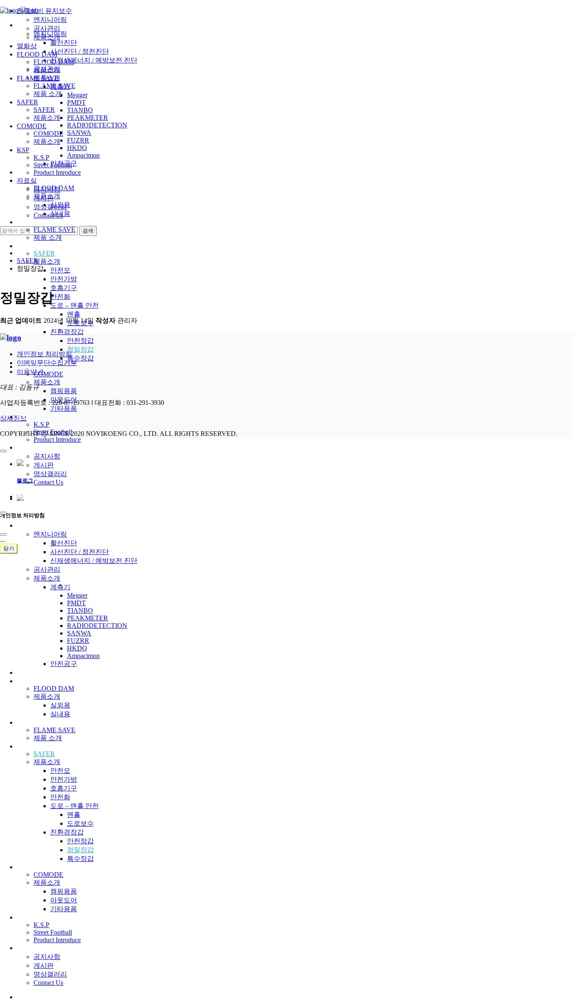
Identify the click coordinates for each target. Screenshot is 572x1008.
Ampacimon (83, 655)
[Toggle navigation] (3, 513)
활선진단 (63, 543)
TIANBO (80, 610)
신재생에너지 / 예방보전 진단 (93, 560)
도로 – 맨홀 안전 (74, 305)
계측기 (60, 587)
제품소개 (46, 261)
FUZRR (78, 640)
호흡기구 (63, 287)
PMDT (76, 602)
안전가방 (63, 278)
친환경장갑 (67, 331)
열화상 (27, 672)
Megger (77, 595)
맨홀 (73, 314)
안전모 (60, 270)
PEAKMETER (87, 618)
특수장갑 (80, 358)
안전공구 (63, 663)
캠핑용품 (63, 390)
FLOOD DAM (37, 680)
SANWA (79, 633)
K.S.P (41, 424)
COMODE (31, 366)
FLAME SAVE (38, 221)
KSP (23, 416)
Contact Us (48, 482)
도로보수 (80, 322)
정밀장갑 (80, 349)
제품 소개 (47, 237)
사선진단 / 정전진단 (79, 551)
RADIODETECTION (97, 625)
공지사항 (46, 456)
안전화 (60, 296)
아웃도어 (63, 399)
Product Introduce (57, 439)
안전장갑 (80, 340)
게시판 (43, 465)
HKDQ (77, 648)
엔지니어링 (50, 534)
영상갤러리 (50, 473)
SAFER (27, 245)
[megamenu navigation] (20, 496)
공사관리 (46, 569)
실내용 (60, 714)
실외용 (60, 705)
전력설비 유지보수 (44, 525)
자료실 (27, 447)
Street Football (52, 431)
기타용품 (63, 408)
